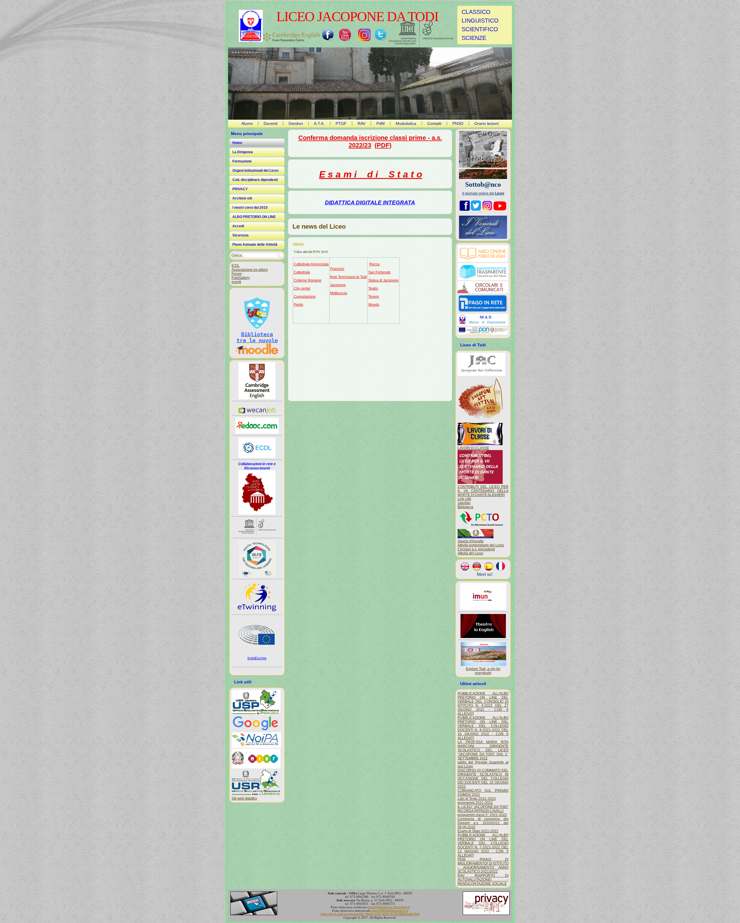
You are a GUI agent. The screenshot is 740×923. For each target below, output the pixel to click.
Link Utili (464, 499)
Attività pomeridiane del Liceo (481, 545)
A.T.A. (319, 123)
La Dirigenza (242, 152)
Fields (298, 305)
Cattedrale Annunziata (311, 264)
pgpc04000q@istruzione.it (389, 910)
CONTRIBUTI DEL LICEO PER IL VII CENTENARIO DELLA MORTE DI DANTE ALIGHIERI (483, 491)
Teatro (373, 288)
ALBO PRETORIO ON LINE (254, 217)
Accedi (238, 226)
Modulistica (406, 123)
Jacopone (338, 285)
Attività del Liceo (470, 553)
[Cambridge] (291, 37)
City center (302, 288)
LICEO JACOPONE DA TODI (357, 16)
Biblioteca (465, 507)
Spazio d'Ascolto (471, 541)
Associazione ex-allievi (250, 270)
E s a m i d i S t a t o (370, 174)
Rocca (374, 264)
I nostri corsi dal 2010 (250, 208)
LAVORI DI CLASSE (473, 448)
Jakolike (464, 503)
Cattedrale (302, 272)
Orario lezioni (486, 123)
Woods (373, 305)
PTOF (341, 123)
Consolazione (305, 297)
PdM (380, 123)
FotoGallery (241, 278)
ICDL (236, 266)
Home (237, 143)
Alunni (247, 123)
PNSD (457, 123)
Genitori (295, 123)
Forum (237, 274)
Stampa (298, 243)
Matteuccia (338, 293)
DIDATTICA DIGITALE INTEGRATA (370, 202)
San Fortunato (379, 272)
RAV (361, 123)
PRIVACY (240, 189)
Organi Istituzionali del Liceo (255, 171)
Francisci (337, 269)
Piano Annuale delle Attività (255, 245)
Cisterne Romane (307, 280)
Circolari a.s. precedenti (476, 549)
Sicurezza (240, 235)
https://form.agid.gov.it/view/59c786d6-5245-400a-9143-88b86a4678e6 (370, 914)
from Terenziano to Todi (348, 277)
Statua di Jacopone (383, 280)
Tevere (373, 297)
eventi (236, 282)
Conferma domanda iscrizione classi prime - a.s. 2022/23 (370, 141)
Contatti (434, 123)
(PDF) (383, 145)
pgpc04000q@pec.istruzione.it (388, 907)
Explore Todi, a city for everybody (483, 671)
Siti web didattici (244, 798)
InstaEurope (257, 658)
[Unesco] (421, 33)
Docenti (271, 123)
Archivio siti (242, 198)
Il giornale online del (483, 193)
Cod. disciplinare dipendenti (255, 180)
